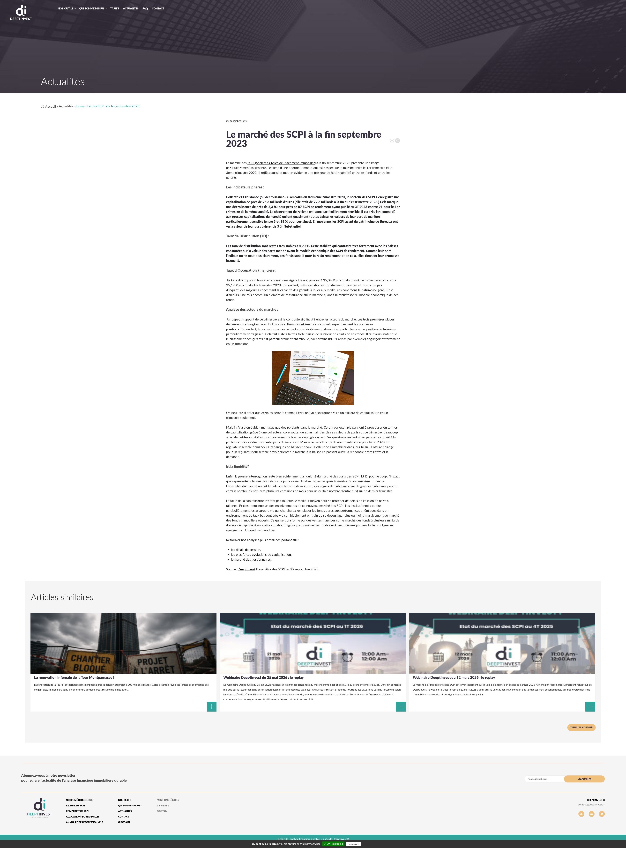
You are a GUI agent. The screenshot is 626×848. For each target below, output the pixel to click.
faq (145, 8)
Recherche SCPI (75, 805)
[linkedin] (592, 814)
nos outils (65, 8)
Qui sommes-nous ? (130, 805)
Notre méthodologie (79, 800)
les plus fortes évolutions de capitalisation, (261, 554)
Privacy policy (369, 844)
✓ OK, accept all (333, 843)
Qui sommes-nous (91, 8)
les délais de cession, (246, 549)
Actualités (131, 8)
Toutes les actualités (581, 727)
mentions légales (168, 800)
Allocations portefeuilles (82, 816)
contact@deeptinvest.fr (591, 804)
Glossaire (124, 822)
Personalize (353, 844)
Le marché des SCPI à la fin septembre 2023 (107, 106)
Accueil (50, 106)
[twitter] (602, 814)
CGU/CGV (162, 811)
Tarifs (114, 8)
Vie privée (163, 805)
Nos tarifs (124, 800)
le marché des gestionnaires (251, 559)
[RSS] (581, 814)
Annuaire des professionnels (84, 822)
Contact (158, 8)
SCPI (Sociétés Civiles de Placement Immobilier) (281, 163)
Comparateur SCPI (77, 811)
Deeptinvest (246, 569)
